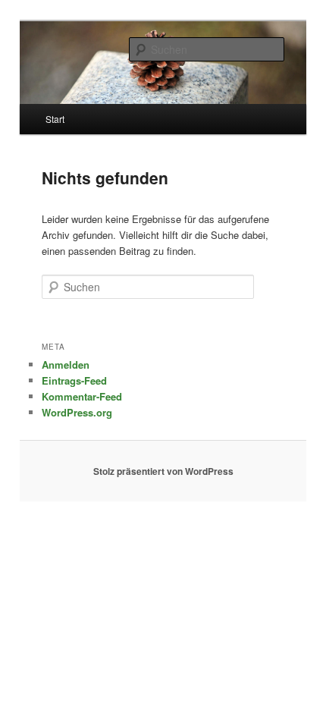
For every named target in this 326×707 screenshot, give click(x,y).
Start (54, 118)
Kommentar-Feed (82, 396)
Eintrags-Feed (74, 380)
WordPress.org (77, 412)
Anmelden (65, 364)
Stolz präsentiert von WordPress (163, 471)
